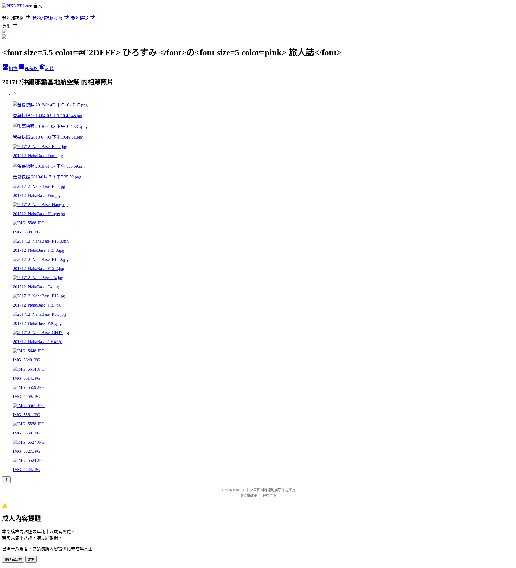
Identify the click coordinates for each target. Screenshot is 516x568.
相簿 (13, 68)
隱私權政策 (248, 495)
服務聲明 (269, 495)
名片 (49, 68)
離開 (30, 560)
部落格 (32, 68)
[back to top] (6, 479)
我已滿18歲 (13, 560)
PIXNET (239, 490)
